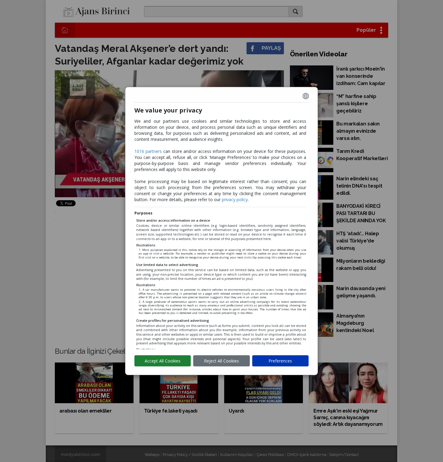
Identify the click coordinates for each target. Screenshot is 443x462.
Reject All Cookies (221, 361)
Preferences (280, 361)
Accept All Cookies (163, 361)
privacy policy (235, 199)
